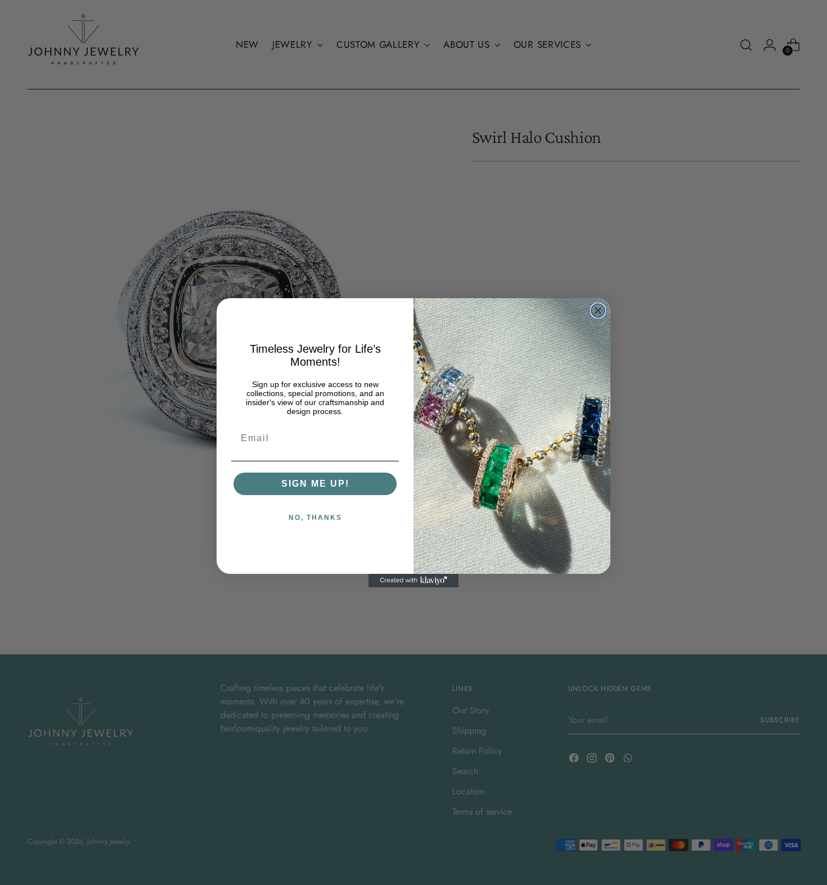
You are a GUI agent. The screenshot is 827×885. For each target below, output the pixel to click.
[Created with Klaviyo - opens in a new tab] (413, 580)
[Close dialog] (598, 310)
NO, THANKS (315, 518)
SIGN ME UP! (315, 483)
